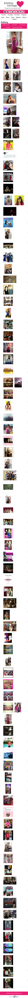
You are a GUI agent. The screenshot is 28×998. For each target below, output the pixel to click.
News (2, 17)
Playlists (24, 14)
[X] (15, 11)
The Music (17, 14)
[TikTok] (13, 11)
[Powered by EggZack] (14, 997)
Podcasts (18, 17)
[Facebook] (10, 11)
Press (12, 17)
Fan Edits (8, 27)
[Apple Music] (23, 11)
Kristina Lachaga (6, 24)
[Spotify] (20, 11)
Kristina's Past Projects (17, 27)
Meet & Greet (22, 24)
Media (24, 17)
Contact (14, 19)
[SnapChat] (18, 11)
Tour (7, 17)
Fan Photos (14, 24)
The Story (10, 14)
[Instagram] (5, 11)
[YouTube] (7, 11)
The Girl (4, 14)
